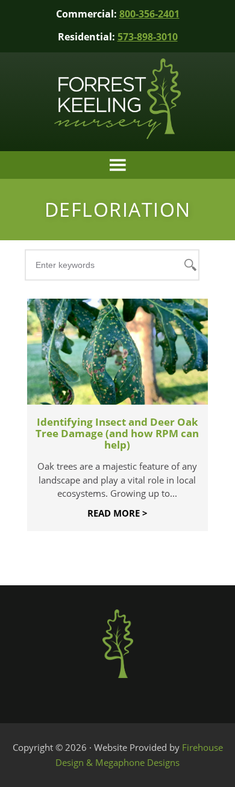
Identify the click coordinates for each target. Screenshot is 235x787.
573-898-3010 (148, 36)
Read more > (117, 513)
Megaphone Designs (137, 762)
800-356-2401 (149, 13)
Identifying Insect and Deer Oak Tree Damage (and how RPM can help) (117, 433)
